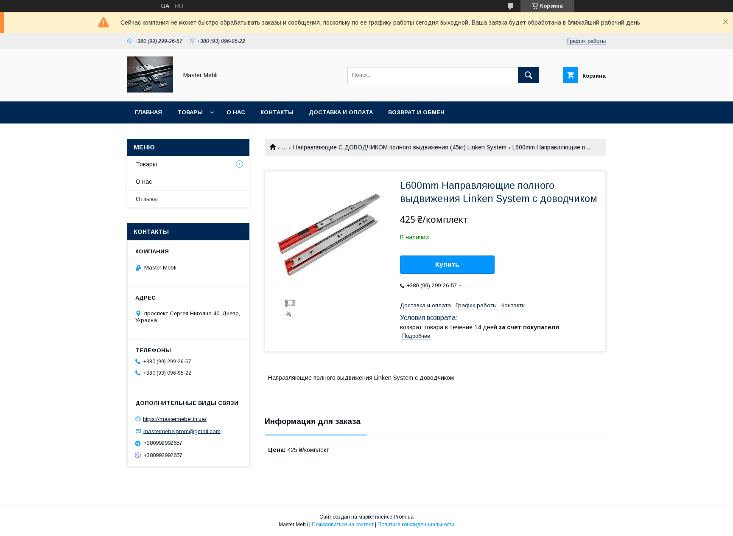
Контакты (277, 112)
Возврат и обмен (416, 112)
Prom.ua (404, 517)
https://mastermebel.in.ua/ (175, 419)
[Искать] (528, 75)
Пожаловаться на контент (343, 525)
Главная (148, 112)
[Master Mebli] (150, 90)
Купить (447, 264)
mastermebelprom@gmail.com (182, 431)
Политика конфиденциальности (416, 525)
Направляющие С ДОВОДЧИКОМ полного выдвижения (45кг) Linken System (399, 147)
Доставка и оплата (341, 112)
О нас (236, 112)
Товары (190, 112)
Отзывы (147, 199)
